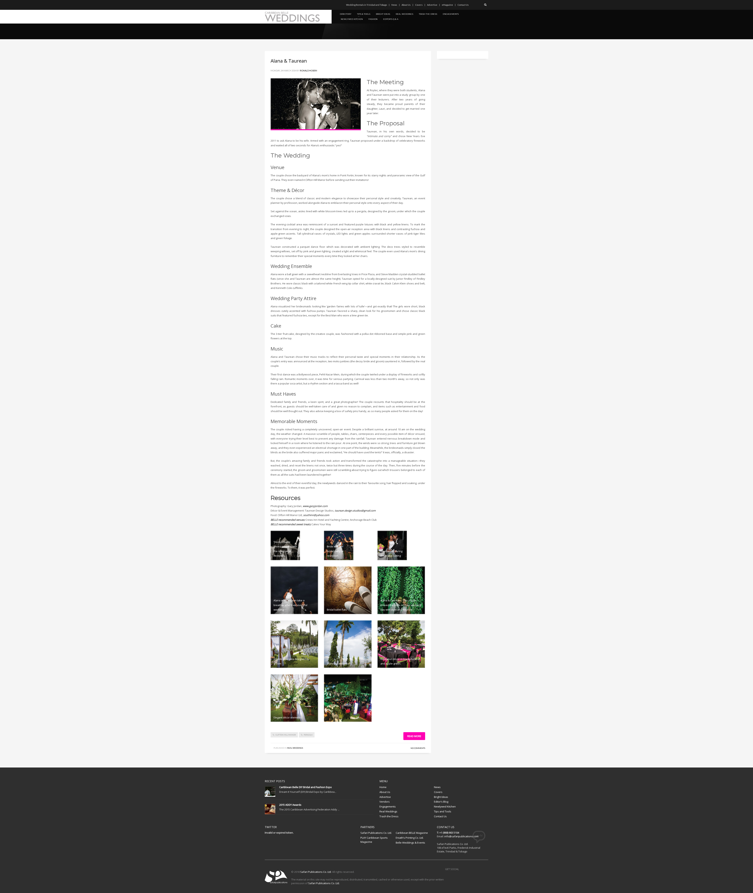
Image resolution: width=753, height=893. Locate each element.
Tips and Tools (442, 811)
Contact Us (463, 5)
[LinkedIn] (291, 5)
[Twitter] (273, 5)
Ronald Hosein (308, 70)
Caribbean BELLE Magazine (412, 833)
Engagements (387, 806)
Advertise (432, 5)
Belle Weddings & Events (410, 842)
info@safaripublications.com (461, 836)
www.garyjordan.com (315, 506)
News (394, 5)
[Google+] (285, 5)
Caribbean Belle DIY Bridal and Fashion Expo (305, 787)
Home (383, 787)
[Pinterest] (279, 5)
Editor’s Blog (441, 801)
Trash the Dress (388, 816)
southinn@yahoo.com (316, 515)
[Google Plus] (479, 869)
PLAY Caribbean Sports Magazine (374, 840)
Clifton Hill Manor (286, 735)
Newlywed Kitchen (445, 806)
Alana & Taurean (289, 60)
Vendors (384, 801)
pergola (308, 735)
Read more (414, 736)
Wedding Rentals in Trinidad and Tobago (366, 5)
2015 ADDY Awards (290, 805)
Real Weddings (295, 748)
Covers (419, 5)
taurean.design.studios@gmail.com (355, 510)
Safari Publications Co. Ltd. (376, 833)
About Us (406, 5)
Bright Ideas (441, 797)
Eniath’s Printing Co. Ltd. (410, 837)
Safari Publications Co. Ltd (315, 872)
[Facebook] (268, 5)
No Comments (418, 748)
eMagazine (447, 5)
